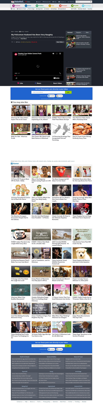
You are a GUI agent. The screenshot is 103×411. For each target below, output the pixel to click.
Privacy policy (46, 401)
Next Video (60, 42)
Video (28, 2)
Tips (52, 6)
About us (32, 401)
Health (76, 6)
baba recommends (62, 161)
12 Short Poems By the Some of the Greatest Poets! (76, 373)
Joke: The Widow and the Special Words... (47, 382)
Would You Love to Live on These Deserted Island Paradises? (78, 361)
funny (19, 161)
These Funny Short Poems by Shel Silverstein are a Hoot (77, 376)
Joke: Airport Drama (43, 380)
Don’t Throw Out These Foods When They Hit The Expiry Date (24, 380)
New (87, 32)
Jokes (29, 6)
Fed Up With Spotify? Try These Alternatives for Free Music (77, 388)
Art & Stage (31, 9)
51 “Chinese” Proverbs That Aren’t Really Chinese (49, 378)
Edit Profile (73, 9)
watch (69, 161)
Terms (39, 401)
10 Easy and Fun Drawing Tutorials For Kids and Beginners (24, 365)
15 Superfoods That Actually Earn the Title (20, 368)
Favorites (90, 9)
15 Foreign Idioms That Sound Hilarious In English (22, 397)
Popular (78, 32)
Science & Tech (78, 386)
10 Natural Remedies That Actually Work (20, 382)
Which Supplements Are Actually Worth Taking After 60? (23, 363)
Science (47, 9)
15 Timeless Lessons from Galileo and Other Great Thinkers (51, 395)
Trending (77, 401)
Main (12, 31)
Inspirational (63, 9)
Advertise (72, 2)
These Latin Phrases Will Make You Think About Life (22, 392)
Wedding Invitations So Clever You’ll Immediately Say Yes (23, 395)
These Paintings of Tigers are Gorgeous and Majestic (76, 378)
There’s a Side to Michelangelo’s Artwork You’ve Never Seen (77, 380)
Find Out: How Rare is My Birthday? (19, 390)
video (23, 161)
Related (69, 32)
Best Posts (63, 401)
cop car (72, 161)
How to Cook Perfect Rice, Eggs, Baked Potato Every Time (24, 359)
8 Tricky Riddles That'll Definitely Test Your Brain (49, 363)
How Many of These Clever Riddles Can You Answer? (49, 368)
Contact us (63, 2)
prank (26, 161)
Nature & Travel (22, 9)
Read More (24, 38)
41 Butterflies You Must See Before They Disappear (75, 368)
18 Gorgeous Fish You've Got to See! (72, 359)
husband (41, 161)
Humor (27, 31)
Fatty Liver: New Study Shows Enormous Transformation (23, 361)
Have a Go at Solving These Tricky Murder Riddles (49, 365)
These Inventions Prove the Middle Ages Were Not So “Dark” (77, 395)
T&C (54, 98)
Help (55, 2)
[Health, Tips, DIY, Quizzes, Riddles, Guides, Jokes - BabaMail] (17, 1)
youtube (56, 161)
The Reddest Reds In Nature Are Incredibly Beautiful (76, 363)
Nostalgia (88, 6)
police (45, 161)
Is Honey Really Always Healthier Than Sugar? (21, 376)
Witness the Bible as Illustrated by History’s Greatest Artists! (77, 382)
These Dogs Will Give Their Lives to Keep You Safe (22, 378)
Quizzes (17, 6)
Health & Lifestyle (24, 356)
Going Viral (40, 9)
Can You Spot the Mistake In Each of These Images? (49, 359)
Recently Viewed (82, 9)
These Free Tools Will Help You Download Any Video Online (77, 390)
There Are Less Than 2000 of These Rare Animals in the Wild (77, 365)
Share (18, 42)
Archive (70, 401)
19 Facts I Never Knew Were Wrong (19, 373)
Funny (13, 9)
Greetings (54, 9)
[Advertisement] (51, 20)
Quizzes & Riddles (51, 356)
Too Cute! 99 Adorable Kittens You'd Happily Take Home (23, 388)
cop (52, 161)
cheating (49, 161)
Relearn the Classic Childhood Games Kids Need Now (50, 361)
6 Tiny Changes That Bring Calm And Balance (48, 397)
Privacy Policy (59, 98)
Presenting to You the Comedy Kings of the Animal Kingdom (51, 373)
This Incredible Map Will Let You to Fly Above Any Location (77, 392)
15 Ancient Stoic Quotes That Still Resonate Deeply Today (50, 388)
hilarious (30, 161)
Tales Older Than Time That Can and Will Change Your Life (51, 390)
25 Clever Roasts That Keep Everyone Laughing (48, 376)
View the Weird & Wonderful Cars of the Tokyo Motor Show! (77, 397)
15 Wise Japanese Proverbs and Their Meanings (48, 392)
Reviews (84, 401)
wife (37, 161)
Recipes (64, 6)
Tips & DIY (24, 371)
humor (34, 161)
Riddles (41, 6)
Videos (16, 31)
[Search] (91, 2)
